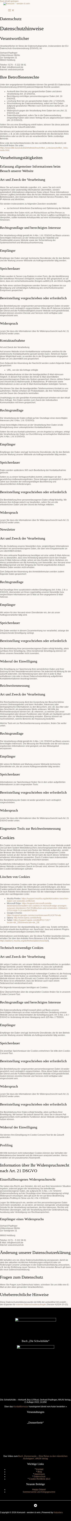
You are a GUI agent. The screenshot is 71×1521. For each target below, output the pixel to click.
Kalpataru (58, 1512)
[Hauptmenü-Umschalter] (11, 10)
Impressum (39, 1474)
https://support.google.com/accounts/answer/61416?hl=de (34, 915)
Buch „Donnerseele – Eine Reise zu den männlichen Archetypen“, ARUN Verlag (43, 1457)
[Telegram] (35, 1506)
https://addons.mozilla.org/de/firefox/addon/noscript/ (24, 941)
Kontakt (39, 1469)
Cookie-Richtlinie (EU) (39, 1479)
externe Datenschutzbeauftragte (31, 1304)
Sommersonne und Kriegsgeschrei (39, 1492)
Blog (40, 1472)
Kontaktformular (20, 1406)
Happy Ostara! (39, 1489)
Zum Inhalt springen (9, 1)
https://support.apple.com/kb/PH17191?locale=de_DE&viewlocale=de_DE (28, 921)
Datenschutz (39, 1476)
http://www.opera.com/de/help (27, 918)
